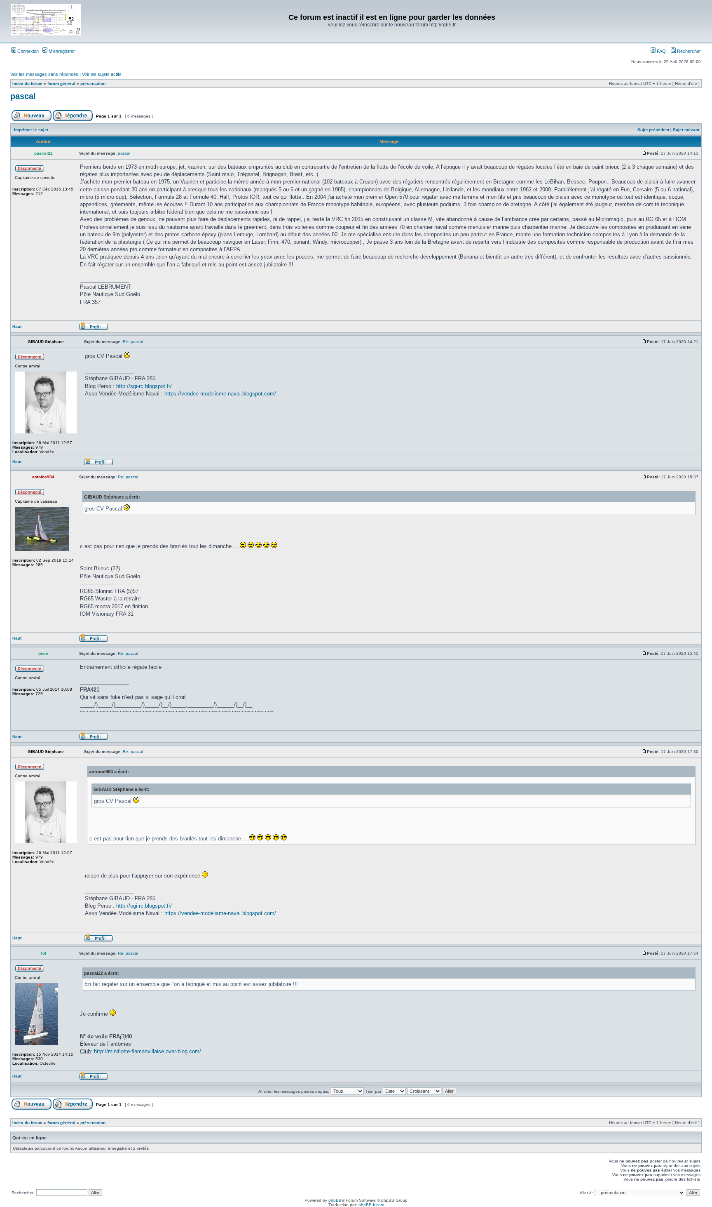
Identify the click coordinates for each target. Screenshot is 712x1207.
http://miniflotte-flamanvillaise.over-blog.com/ (147, 1051)
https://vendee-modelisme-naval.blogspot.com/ (220, 394)
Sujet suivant (686, 129)
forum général (61, 83)
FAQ (661, 51)
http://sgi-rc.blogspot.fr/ (144, 386)
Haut (16, 326)
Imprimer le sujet (31, 129)
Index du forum (27, 83)
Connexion (27, 51)
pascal (23, 96)
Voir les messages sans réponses (44, 74)
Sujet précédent (653, 129)
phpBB (335, 1200)
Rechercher (688, 51)
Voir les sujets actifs (102, 74)
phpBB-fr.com (371, 1204)
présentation (92, 83)
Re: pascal (133, 341)
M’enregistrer (61, 51)
